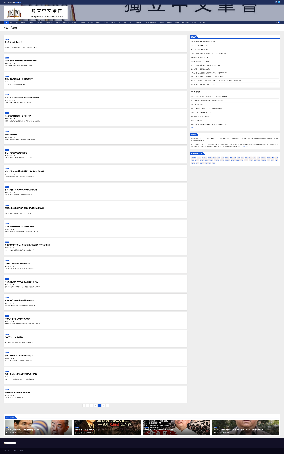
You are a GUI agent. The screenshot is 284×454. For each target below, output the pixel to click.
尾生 (255, 157)
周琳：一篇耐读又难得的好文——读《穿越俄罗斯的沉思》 (206, 108)
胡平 (269, 160)
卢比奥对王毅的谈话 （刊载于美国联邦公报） (203, 41)
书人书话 (90, 22)
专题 (130, 22)
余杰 (219, 157)
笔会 (259, 160)
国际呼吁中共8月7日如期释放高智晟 (17, 393)
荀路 (272, 160)
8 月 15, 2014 (9, 81)
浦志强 (237, 160)
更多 (192, 127)
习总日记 (194, 157)
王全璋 (246, 160)
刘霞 (239, 157)
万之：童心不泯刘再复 (197, 104)
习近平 (199, 157)
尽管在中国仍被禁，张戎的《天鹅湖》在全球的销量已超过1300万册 (209, 97)
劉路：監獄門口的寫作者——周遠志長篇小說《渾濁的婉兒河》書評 (209, 124)
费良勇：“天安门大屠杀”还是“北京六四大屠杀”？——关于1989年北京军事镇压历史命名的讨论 (216, 80)
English (202, 22)
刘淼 (231, 157)
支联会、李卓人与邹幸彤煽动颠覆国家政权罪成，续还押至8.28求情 (209, 73)
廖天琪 (268, 157)
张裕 (273, 157)
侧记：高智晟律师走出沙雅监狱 (16, 153)
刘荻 (235, 157)
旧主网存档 (139, 22)
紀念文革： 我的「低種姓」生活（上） (201, 49)
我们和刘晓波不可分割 (151, 22)
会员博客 (194, 22)
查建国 (206, 160)
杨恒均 (201, 160)
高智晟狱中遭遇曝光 (12, 134)
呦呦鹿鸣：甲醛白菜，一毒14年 (199, 57)
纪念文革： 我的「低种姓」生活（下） (201, 45)
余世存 (214, 157)
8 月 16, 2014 (9, 63)
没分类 (8, 427)
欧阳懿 (222, 160)
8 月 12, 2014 (9, 192)
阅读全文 (245, 146)
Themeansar (25, 450)
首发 (125, 22)
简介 (11, 22)
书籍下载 (162, 22)
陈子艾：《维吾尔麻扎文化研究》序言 (201, 112)
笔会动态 (39, 22)
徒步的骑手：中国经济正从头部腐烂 (200, 69)
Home (278, 450)
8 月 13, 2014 (9, 155)
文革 (277, 157)
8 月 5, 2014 (9, 376)
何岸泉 (209, 157)
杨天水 (197, 160)
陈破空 (201, 163)
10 (103, 405)
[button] (276, 22)
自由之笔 (113, 22)
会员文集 (177, 22)
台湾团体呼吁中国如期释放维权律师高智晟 (19, 300)
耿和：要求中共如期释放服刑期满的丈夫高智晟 (21, 374)
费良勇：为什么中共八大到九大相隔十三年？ (203, 84)
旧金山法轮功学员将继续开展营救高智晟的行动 (21, 190)
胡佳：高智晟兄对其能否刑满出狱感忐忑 (19, 356)
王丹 (242, 160)
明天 (120, 22)
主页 (17, 22)
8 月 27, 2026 (149, 432)
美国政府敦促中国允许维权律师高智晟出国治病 (21, 61)
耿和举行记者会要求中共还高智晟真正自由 (19, 227)
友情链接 (169, 22)
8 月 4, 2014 (9, 395)
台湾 (242, 157)
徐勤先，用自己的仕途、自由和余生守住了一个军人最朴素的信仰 (208, 53)
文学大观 (98, 22)
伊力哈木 (204, 157)
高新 (210, 163)
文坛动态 (58, 22)
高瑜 (214, 163)
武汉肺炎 (227, 160)
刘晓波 (226, 157)
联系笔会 (23, 22)
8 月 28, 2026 (80, 432)
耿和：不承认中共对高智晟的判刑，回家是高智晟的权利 (24, 171)
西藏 (276, 160)
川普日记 (263, 157)
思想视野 (83, 22)
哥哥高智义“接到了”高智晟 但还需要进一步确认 (21, 282)
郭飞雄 (193, 163)
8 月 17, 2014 (9, 45)
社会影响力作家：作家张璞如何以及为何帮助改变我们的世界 (207, 100)
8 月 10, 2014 (9, 211)
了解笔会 (31, 22)
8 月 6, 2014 (9, 358)
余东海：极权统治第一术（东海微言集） (202, 61)
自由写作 (105, 22)
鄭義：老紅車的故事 (196, 120)
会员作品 (74, 22)
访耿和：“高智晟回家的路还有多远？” (18, 263)
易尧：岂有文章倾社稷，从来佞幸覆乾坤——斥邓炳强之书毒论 (208, 77)
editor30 (19, 432)
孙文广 (250, 157)
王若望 (250, 160)
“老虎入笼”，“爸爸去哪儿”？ (15, 337)
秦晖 (255, 160)
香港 (206, 163)
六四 (223, 157)
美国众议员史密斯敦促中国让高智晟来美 (19, 79)
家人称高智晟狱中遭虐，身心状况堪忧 (18, 116)
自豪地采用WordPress (9, 450)
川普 (259, 157)
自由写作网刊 (185, 22)
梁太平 (211, 160)
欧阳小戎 (217, 160)
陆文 (197, 163)
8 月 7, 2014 (9, 284)
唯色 (246, 157)
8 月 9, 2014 (9, 229)
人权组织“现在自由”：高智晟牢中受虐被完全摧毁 (22, 98)
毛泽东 (232, 160)
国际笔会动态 (49, 22)
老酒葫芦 (264, 160)
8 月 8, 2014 (9, 266)
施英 (193, 160)
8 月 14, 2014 (9, 137)
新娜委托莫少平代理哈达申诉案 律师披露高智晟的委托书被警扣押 (27, 245)
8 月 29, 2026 (11, 432)
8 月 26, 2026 (218, 432)
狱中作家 (65, 22)
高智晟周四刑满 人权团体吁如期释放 (17, 319)
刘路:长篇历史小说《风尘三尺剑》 (200, 116)
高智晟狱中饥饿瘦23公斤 (13, 42)
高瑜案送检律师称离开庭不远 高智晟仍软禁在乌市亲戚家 (24, 208)
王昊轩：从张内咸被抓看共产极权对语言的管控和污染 (205, 65)
